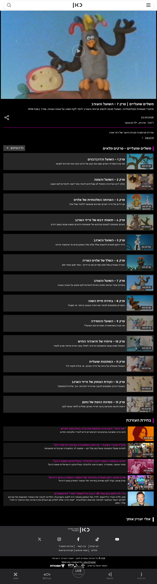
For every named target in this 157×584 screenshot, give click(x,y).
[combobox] (14, 148)
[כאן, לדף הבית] (77, 5)
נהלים (94, 550)
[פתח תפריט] (148, 5)
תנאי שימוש (81, 550)
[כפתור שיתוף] (7, 117)
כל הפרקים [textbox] (17, 148)
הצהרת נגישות (66, 550)
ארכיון (142, 122)
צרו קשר (81, 546)
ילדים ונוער (130, 122)
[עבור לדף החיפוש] (8, 5)
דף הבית (94, 546)
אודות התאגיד (66, 546)
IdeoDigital (89, 562)
